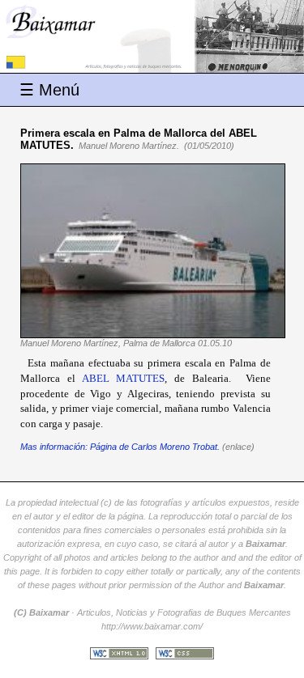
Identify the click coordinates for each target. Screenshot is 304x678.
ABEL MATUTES (123, 378)
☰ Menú (49, 90)
